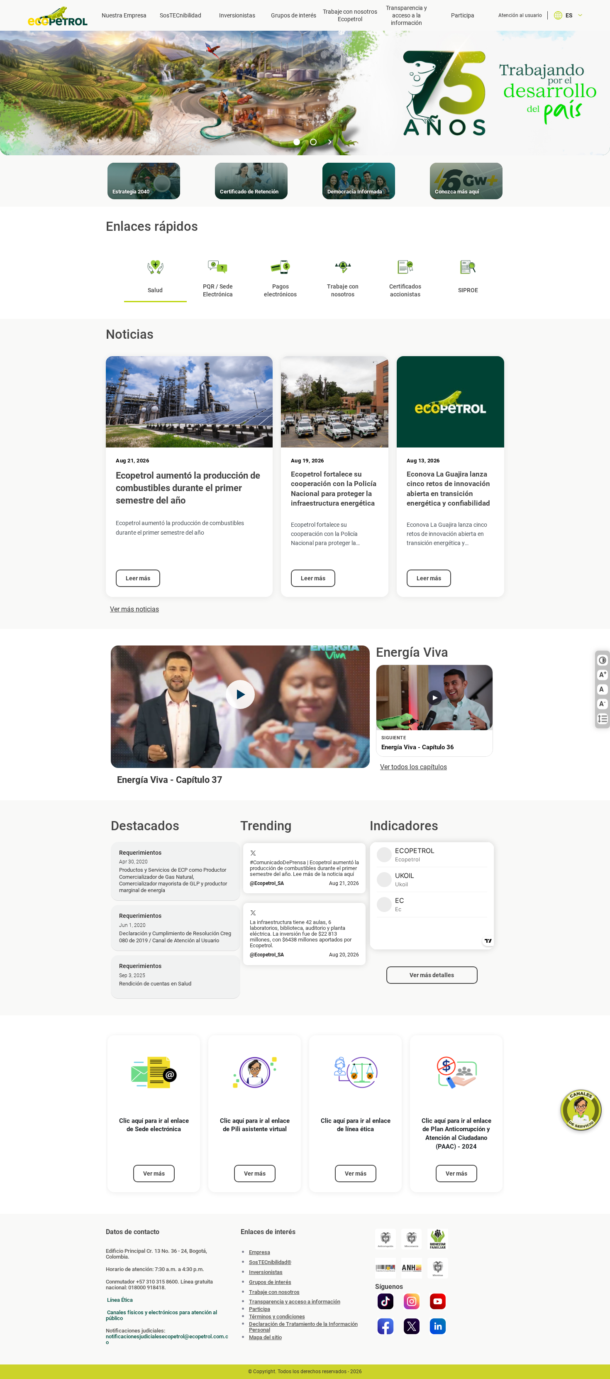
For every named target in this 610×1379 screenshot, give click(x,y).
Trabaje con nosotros (274, 1292)
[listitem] (153, 1114)
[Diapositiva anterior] (280, 142)
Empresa (259, 1252)
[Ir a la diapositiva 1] (296, 142)
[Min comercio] (411, 1239)
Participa (462, 15)
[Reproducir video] (240, 694)
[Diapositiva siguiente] (330, 142)
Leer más (138, 578)
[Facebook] (385, 1326)
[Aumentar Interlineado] (602, 719)
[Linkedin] (437, 1326)
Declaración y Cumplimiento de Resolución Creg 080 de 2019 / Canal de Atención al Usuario (175, 936)
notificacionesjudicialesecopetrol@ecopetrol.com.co (167, 1339)
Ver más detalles (432, 975)
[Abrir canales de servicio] (581, 1110)
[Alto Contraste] (602, 660)
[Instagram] (411, 1301)
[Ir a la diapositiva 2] (313, 142)
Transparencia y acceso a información (294, 1302)
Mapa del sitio (265, 1337)
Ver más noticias (134, 609)
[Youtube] (437, 1301)
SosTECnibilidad (180, 15)
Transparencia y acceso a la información (406, 15)
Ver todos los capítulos (413, 767)
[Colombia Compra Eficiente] (385, 1268)
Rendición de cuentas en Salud (155, 983)
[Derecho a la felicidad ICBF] (437, 1239)
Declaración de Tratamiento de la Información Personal (303, 1327)
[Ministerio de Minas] (437, 1268)
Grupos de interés (293, 15)
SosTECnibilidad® (270, 1262)
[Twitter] (411, 1326)
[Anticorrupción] (385, 1239)
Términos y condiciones (277, 1317)
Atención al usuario (520, 15)
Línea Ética (120, 1300)
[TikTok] (385, 1301)
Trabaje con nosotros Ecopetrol (350, 15)
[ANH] (411, 1268)
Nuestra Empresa (124, 15)
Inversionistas (237, 15)
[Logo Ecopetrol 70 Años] (61, 16)
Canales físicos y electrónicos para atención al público (161, 1315)
